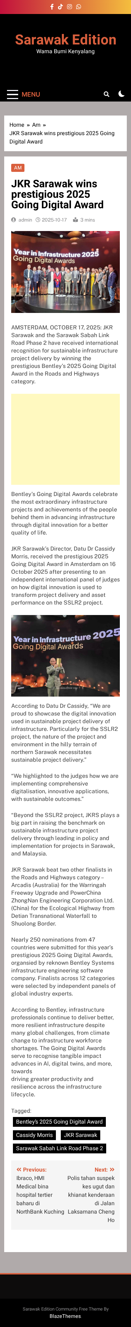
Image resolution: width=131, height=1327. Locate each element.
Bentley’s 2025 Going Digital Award (59, 1122)
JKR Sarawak (80, 1135)
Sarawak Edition (65, 40)
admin (25, 220)
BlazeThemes (65, 1316)
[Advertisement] (65, 439)
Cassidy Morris (34, 1135)
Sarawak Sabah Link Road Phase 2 (59, 1148)
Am (18, 167)
